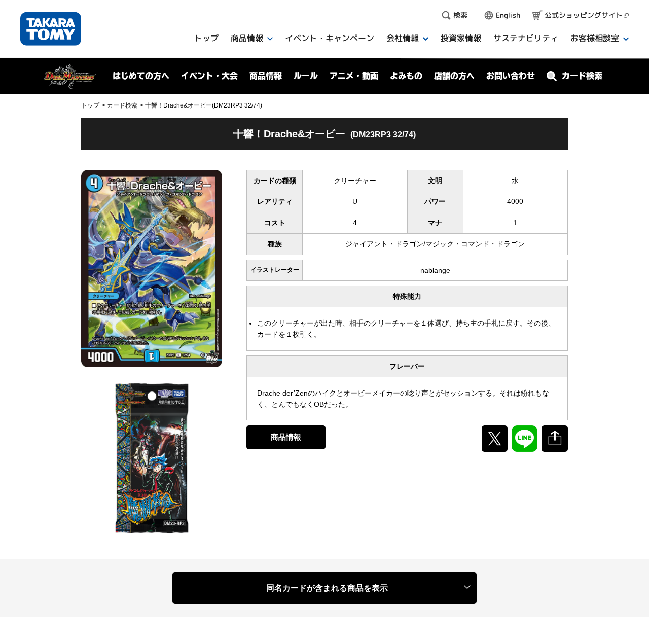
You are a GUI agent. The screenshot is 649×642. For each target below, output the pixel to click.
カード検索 (122, 105)
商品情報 (286, 437)
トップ (90, 105)
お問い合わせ (510, 76)
